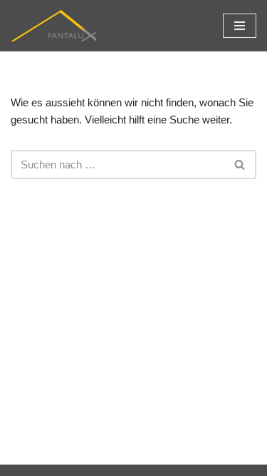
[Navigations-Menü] (239, 26)
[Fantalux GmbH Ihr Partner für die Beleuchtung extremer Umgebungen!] (53, 25)
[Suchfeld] (240, 164)
